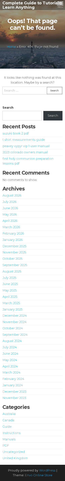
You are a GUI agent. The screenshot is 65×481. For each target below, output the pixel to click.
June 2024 (10, 353)
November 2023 (14, 398)
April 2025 (9, 297)
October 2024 (12, 328)
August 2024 (12, 341)
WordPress (47, 470)
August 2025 (11, 271)
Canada (8, 420)
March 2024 (11, 372)
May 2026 (9, 214)
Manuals (9, 439)
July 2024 (9, 347)
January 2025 (12, 309)
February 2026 (13, 233)
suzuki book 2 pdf (15, 133)
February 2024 (13, 379)
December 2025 (14, 246)
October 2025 (12, 259)
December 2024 (14, 315)
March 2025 (11, 303)
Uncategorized (13, 452)
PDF (5, 445)
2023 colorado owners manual (25, 152)
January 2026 (12, 240)
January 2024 (12, 385)
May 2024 (9, 360)
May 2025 (9, 290)
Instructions (11, 433)
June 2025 (10, 284)
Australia (9, 414)
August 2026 (12, 195)
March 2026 (11, 227)
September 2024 (15, 335)
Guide (7, 426)
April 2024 (10, 366)
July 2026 (9, 202)
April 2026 (10, 221)
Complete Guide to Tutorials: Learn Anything (32, 5)
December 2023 (14, 391)
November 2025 (14, 252)
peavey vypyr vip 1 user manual (26, 146)
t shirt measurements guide (23, 140)
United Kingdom (15, 458)
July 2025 (9, 278)
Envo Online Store (38, 475)
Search (8, 107)
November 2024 (14, 322)
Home (11, 47)
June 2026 (10, 208)
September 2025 (14, 265)
